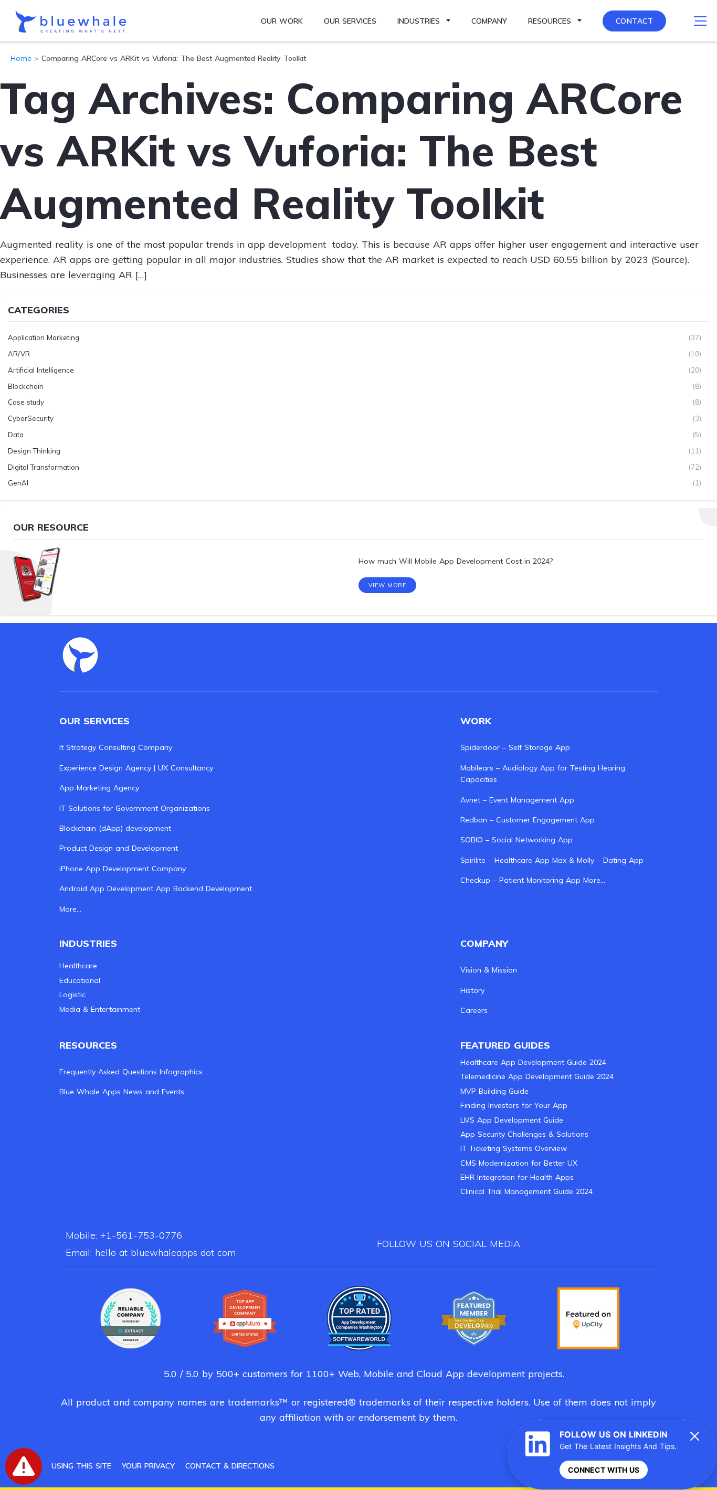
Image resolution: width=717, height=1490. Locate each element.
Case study (26, 402)
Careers (474, 1010)
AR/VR (19, 354)
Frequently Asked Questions (108, 1071)
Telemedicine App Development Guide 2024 (537, 1076)
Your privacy (148, 1466)
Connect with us (603, 1469)
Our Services (350, 21)
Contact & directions (230, 1466)
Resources (549, 21)
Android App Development (106, 888)
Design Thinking (34, 451)
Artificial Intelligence (41, 370)
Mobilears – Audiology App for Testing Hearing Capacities (542, 773)
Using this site (81, 1466)
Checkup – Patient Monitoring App (520, 880)
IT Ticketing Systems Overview (513, 1148)
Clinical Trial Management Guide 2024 (526, 1191)
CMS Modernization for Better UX (518, 1163)
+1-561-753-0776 (141, 1235)
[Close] (695, 1436)
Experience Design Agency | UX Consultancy (136, 768)
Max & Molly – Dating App (598, 860)
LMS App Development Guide (511, 1120)
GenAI (18, 483)
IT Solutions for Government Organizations (134, 808)
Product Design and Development (118, 848)
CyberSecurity (31, 418)
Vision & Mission (488, 970)
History (472, 990)
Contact (634, 21)
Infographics (181, 1071)
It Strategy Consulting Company (115, 747)
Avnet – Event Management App (517, 800)
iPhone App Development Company (122, 868)
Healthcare (78, 965)
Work (475, 721)
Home (20, 58)
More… (70, 909)
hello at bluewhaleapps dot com (165, 1252)
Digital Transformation (43, 467)
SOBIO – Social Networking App (516, 839)
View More (387, 585)
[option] (358, 561)
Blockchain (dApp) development (115, 828)
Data (16, 434)
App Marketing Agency (99, 787)
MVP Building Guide (494, 1091)
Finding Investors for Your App (513, 1105)
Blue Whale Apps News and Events (121, 1091)
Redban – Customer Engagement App (527, 820)
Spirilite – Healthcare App (505, 860)
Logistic (72, 994)
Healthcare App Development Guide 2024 (533, 1062)
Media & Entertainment (99, 1009)
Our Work (282, 21)
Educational (79, 980)
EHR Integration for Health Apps (517, 1177)
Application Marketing (43, 337)
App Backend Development (204, 888)
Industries (418, 21)
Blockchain (26, 386)
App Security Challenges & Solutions (524, 1134)
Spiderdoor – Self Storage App (515, 747)
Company (489, 21)
